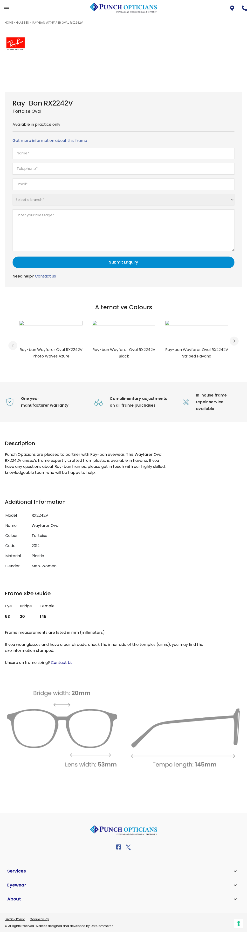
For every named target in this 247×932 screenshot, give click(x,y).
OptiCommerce (101, 926)
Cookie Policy (39, 919)
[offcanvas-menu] (6, 7)
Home (9, 22)
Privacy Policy (15, 919)
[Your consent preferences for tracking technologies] (238, 923)
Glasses (22, 22)
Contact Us (61, 662)
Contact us (45, 276)
